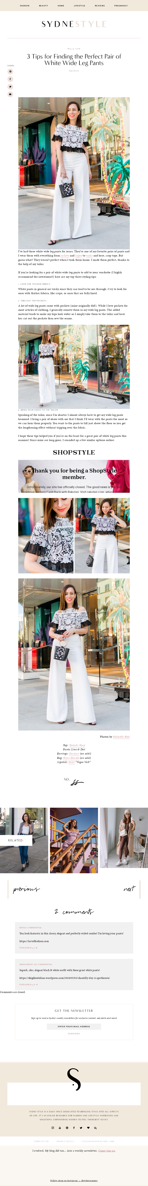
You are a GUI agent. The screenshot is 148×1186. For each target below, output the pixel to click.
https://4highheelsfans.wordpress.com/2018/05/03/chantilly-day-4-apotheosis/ (64, 978)
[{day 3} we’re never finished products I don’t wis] (84, 1093)
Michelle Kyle (121, 737)
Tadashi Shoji (77, 745)
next (129, 890)
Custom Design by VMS (95, 1141)
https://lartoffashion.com (34, 941)
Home (61, 6)
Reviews (100, 6)
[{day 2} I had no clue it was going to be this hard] (127, 1093)
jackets (65, 256)
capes (78, 256)
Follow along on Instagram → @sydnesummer (74, 1180)
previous (27, 890)
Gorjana (74, 754)
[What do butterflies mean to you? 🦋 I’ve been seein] (21, 1093)
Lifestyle (79, 6)
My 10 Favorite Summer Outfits (74, 837)
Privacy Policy (65, 1141)
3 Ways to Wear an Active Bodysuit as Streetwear (124, 834)
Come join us (106, 1151)
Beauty (43, 6)
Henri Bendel (71, 758)
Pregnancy (121, 6)
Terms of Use (41, 1141)
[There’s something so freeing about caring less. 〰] (63, 1093)
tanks (89, 256)
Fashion (25, 6)
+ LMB (111, 1141)
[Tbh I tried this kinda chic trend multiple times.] (106, 1093)
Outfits (74, 71)
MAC (71, 762)
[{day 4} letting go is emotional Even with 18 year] (42, 1093)
